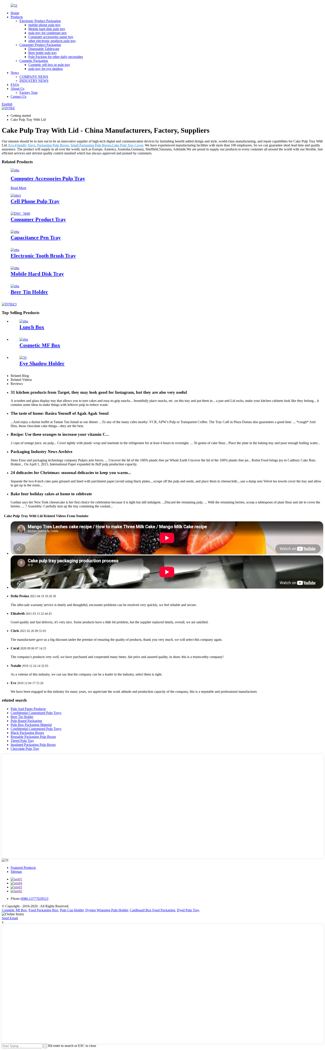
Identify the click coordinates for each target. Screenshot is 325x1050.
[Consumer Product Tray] (20, 213)
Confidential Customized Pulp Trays (36, 713)
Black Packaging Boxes (27, 733)
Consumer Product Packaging (40, 45)
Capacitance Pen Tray (36, 237)
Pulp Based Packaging (26, 721)
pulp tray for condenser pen (47, 33)
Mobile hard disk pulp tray (46, 29)
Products (17, 17)
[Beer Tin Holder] (15, 286)
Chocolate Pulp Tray (25, 749)
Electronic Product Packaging (40, 21)
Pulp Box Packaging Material (31, 725)
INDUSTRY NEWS (33, 81)
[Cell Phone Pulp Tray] (16, 195)
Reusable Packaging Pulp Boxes (33, 737)
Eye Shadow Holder (42, 363)
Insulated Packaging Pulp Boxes (33, 745)
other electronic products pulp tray (52, 41)
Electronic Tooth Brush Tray (43, 256)
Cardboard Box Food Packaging (152, 910)
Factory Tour (28, 92)
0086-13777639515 (34, 898)
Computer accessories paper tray (50, 37)
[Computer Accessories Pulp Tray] (15, 170)
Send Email (10, 918)
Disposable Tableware (43, 49)
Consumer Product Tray (38, 219)
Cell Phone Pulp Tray (35, 201)
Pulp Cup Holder (72, 910)
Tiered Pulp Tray (22, 741)
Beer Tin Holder (29, 292)
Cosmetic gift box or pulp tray (49, 65)
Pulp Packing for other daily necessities (55, 57)
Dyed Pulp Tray (188, 910)
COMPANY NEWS (33, 77)
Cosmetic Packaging (33, 61)
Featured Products (23, 868)
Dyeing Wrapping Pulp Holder (106, 910)
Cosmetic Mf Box (14, 910)
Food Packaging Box (43, 910)
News (15, 73)
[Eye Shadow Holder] (23, 357)
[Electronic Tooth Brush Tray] (15, 250)
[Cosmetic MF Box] (23, 339)
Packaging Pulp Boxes (53, 145)
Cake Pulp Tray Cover (127, 145)
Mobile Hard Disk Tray (37, 274)
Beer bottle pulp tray (42, 53)
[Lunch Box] (23, 321)
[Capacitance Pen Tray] (15, 232)
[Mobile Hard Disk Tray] (15, 268)
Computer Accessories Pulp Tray (48, 178)
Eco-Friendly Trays (21, 145)
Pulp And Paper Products (28, 709)
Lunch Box (31, 327)
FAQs (15, 84)
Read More (18, 188)
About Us (17, 88)
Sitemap (16, 871)
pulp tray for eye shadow (45, 69)
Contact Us (18, 96)
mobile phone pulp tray (44, 25)
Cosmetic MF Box (39, 345)
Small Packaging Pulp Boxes (91, 145)
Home (15, 13)
